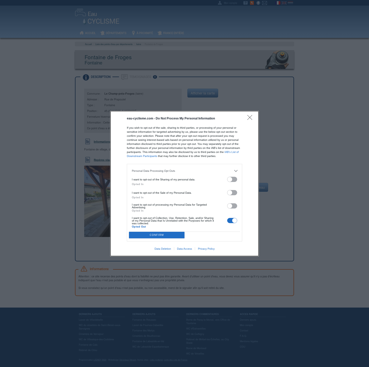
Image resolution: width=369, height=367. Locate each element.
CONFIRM (157, 235)
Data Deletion (163, 248)
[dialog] (184, 183)
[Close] (251, 118)
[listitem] (184, 171)
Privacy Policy (206, 248)
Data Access (184, 248)
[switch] (232, 179)
